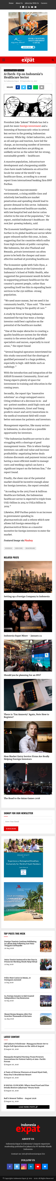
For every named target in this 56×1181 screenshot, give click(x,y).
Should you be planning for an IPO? (22, 675)
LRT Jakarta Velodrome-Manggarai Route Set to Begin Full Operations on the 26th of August (26, 1045)
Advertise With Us (32, 3)
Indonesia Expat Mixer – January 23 (23, 635)
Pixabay (28, 540)
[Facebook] (10, 1166)
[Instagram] (24, 1166)
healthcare (30, 548)
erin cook (18, 548)
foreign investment (30, 126)
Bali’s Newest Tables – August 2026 (20, 1098)
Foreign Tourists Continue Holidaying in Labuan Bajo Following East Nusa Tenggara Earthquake (20, 944)
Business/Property (10, 70)
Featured (21, 70)
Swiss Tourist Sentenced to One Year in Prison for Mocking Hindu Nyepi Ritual (20, 961)
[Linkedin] (31, 1166)
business (8, 548)
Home (11, 3)
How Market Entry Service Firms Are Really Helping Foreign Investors (26, 757)
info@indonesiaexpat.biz (33, 1154)
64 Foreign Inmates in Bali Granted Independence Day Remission (19, 997)
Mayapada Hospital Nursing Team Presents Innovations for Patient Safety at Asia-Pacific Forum (25, 1059)
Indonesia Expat (12, 81)
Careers (44, 3)
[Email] (45, 1166)
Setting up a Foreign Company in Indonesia (27, 596)
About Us (19, 3)
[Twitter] (17, 1166)
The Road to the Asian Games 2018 (22, 798)
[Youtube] (38, 1166)
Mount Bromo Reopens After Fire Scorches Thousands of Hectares (18, 1015)
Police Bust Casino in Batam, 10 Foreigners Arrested (17, 979)
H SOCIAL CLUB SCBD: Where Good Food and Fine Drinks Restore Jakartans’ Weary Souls (26, 1086)
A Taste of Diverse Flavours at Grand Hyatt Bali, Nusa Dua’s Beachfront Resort (26, 1073)
